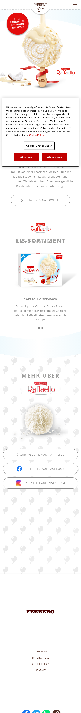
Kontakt (40, 670)
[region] (40, 132)
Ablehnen (26, 156)
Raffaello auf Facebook (44, 468)
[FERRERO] (40, 612)
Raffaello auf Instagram (44, 483)
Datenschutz (40, 657)
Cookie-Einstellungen (39, 145)
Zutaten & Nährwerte (42, 200)
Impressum (40, 651)
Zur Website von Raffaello (42, 454)
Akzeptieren (54, 156)
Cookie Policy (40, 664)
